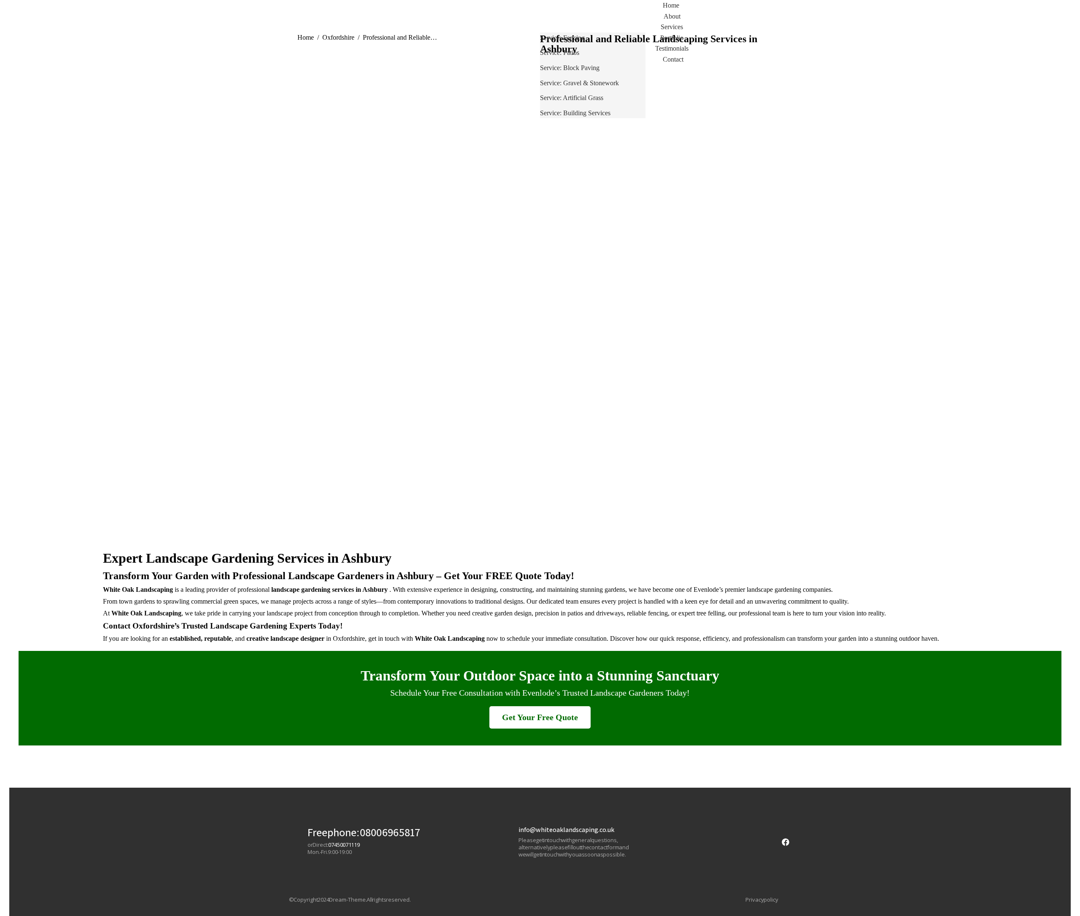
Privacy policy (761, 899)
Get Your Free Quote (540, 717)
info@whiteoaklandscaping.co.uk (566, 829)
